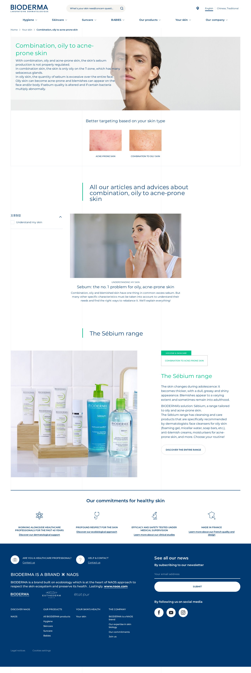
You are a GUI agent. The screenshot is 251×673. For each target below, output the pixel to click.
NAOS (14, 616)
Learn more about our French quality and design (211, 533)
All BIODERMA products (56, 616)
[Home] (29, 8)
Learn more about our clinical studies (154, 534)
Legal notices (18, 650)
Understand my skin (29, 222)
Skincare (58, 20)
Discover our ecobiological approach (96, 531)
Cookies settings (42, 650)
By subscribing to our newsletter (179, 565)
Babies (47, 635)
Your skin (181, 20)
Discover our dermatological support (39, 534)
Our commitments (119, 632)
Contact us (29, 562)
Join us (112, 636)
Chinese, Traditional (228, 8)
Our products (148, 20)
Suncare (87, 20)
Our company (215, 20)
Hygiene (28, 20)
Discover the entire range (183, 449)
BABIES (116, 20)
